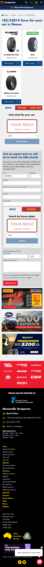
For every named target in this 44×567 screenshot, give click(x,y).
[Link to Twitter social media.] (24, 562)
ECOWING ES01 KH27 (11, 55)
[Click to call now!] (26, 2)
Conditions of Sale (27, 557)
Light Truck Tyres (8, 514)
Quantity (32, 173)
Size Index (6, 519)
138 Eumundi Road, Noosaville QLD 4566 (23, 418)
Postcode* (6, 201)
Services (6, 471)
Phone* (14, 187)
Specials (6, 492)
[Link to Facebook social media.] (20, 562)
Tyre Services (7, 484)
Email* (5, 194)
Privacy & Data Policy (14, 557)
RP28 (32, 55)
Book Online (8, 498)
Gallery (6, 506)
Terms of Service (21, 278)
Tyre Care (6, 457)
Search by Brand (8, 454)
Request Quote (10, 283)
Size (4, 173)
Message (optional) (10, 260)
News (5, 504)
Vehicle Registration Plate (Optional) (12, 252)
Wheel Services (8, 487)
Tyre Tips (6, 460)
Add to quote (9, 63)
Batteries (5, 476)
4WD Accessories (9, 474)
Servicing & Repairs (9, 482)
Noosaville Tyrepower (23, 7)
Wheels (6, 463)
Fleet (5, 501)
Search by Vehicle (9, 449)
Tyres (5, 446)
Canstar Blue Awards (10, 522)
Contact (6, 495)
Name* (5, 180)
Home (5, 15)
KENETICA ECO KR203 (11, 93)
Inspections (6, 479)
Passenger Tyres (8, 517)
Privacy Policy (7, 278)
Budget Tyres (7, 525)
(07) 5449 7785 (13, 422)
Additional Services (9, 490)
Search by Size (8, 452)
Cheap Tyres (7, 527)
